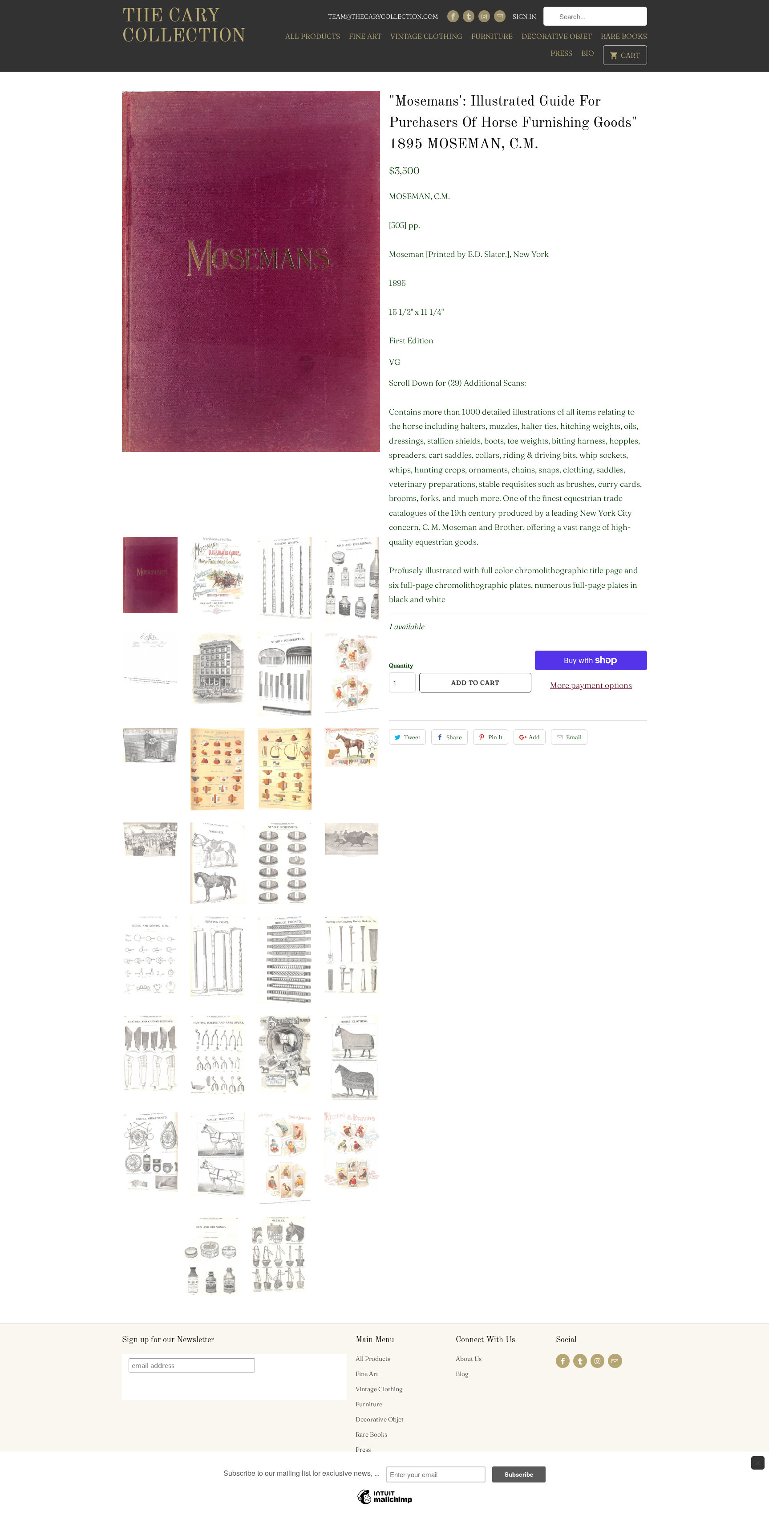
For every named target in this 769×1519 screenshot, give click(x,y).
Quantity (401, 665)
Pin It (495, 737)
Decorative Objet (557, 36)
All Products (312, 36)
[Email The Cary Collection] (500, 16)
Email (574, 737)
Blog (462, 1374)
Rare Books (624, 36)
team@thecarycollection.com (383, 16)
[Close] (758, 1463)
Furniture (492, 36)
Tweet (412, 737)
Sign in (524, 16)
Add (534, 737)
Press (561, 53)
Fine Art (365, 36)
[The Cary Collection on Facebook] (453, 16)
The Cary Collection (184, 26)
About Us (469, 1359)
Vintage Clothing (426, 36)
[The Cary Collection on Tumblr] (468, 16)
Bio (587, 53)
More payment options (591, 685)
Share (454, 737)
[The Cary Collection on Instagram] (484, 16)
